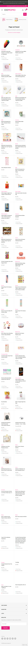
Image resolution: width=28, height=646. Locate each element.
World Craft (17, 261)
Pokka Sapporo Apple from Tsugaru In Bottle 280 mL (6, 193)
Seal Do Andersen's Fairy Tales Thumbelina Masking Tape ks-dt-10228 (20, 357)
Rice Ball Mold (4, 401)
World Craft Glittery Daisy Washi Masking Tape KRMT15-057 (20, 264)
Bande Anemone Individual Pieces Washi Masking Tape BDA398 (20, 147)
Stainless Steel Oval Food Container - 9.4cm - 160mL (20, 423)
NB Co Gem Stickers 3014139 (20, 516)
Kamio (16, 237)
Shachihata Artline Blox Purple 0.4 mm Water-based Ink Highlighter (6, 53)
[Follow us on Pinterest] (7, 639)
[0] (25, 10)
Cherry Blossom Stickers (6, 167)
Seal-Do (16, 354)
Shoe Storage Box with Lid (20, 584)
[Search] (25, 14)
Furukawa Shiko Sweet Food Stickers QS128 (6, 356)
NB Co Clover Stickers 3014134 (19, 447)
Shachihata (3, 49)
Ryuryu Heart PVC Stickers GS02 (20, 311)
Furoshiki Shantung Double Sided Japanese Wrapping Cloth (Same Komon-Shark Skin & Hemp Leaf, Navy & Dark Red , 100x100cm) (20, 540)
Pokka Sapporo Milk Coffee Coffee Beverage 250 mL (20, 76)
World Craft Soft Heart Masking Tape (19, 334)
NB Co (2, 331)
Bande (16, 143)
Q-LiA (2, 444)
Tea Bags (17, 562)
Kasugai (2, 562)
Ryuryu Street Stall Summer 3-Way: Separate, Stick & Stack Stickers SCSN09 (20, 288)
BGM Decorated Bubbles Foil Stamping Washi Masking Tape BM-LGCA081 (20, 99)
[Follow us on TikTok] (13, 639)
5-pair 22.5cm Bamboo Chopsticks (5, 538)
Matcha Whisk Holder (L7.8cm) (19, 122)
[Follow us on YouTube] (10, 639)
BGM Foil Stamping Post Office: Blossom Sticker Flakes (6, 123)
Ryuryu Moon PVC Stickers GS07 (6, 287)
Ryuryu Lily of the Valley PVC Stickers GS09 (6, 311)
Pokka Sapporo (18, 73)
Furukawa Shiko (4, 354)
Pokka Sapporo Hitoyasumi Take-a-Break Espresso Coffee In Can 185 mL (6, 217)
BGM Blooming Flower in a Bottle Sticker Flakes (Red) (6, 469)
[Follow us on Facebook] (2, 639)
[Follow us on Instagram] (5, 639)
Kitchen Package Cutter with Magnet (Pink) (7, 262)
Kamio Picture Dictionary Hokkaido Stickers (20, 240)
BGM (2, 73)
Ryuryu (2, 285)
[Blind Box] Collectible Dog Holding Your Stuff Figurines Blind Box (6, 147)
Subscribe (5, 627)
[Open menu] (2, 10)
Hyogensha (17, 49)
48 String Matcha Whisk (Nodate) (20, 216)
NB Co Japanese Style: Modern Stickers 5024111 (6, 517)
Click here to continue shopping (14, 32)
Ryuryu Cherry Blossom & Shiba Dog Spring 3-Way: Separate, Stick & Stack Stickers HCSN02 (20, 493)
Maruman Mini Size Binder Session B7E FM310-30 (6, 378)
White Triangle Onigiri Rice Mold (20, 402)
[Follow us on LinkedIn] (15, 639)
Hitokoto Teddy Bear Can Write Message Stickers (20, 469)
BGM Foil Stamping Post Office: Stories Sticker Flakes (19, 170)
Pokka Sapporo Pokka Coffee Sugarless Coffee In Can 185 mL (20, 381)
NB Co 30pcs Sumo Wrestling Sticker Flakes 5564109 (7, 334)
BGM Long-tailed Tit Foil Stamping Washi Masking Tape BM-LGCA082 (6, 99)
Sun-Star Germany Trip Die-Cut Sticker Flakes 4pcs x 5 (6, 492)
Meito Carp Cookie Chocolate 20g (21, 193)
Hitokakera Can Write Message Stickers (5, 447)
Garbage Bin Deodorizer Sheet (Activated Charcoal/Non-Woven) (5, 424)
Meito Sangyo (18, 191)
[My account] (22, 10)
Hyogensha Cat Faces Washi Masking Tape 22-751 (20, 52)
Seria (2, 584)
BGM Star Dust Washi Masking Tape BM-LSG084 (6, 76)
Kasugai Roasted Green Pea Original (6, 564)
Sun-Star (3, 489)
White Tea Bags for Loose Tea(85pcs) (6, 587)
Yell (2, 143)
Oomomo (17, 120)
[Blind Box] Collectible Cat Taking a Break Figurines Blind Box (6, 241)
